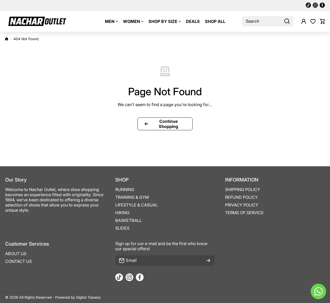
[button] (322, 21)
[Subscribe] (208, 260)
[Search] (286, 21)
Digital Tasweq (88, 297)
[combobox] (267, 21)
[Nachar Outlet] (37, 21)
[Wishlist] (313, 21)
